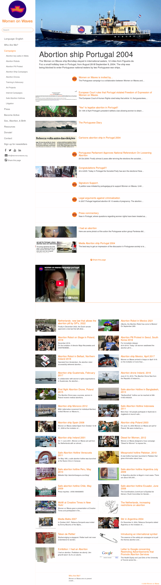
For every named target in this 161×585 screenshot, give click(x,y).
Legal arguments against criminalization (99, 198)
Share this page (14, 160)
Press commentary (89, 213)
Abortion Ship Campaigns (17, 71)
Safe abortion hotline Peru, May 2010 (74, 470)
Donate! (8, 132)
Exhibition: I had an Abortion (73, 549)
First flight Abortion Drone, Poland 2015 (75, 391)
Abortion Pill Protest (14, 66)
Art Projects (11, 87)
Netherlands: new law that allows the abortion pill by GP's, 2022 (77, 322)
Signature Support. (89, 182)
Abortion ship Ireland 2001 (72, 437)
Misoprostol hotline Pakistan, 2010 (139, 452)
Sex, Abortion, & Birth (15, 120)
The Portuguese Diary (90, 122)
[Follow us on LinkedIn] (20, 150)
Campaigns (10, 50)
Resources (9, 126)
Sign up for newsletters (15, 143)
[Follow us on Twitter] (10, 150)
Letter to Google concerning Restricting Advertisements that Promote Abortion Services (137, 551)
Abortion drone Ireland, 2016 (136, 372)
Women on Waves (17, 20)
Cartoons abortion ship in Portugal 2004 (100, 137)
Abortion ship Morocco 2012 (72, 406)
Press (7, 108)
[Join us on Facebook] (5, 150)
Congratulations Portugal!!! (93, 167)
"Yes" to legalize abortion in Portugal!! (98, 107)
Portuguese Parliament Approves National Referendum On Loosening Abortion (115, 154)
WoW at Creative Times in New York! (74, 504)
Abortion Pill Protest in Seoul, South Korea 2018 (139, 338)
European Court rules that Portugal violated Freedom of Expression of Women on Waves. (115, 94)
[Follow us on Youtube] (15, 150)
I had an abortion (88, 228)
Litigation (10, 103)
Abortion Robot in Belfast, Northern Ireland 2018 (76, 357)
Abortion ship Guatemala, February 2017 (76, 374)
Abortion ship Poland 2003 (134, 422)
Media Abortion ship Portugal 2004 (97, 243)
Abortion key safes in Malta (17, 55)
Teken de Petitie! (66, 534)
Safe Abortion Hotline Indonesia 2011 (137, 407)
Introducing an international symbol (139, 534)
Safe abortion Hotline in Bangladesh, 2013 (140, 391)
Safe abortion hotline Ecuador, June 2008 (139, 487)
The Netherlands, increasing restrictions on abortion (135, 504)
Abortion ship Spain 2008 (71, 422)
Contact (8, 138)
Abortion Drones (13, 77)
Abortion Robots (13, 61)
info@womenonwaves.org (17, 155)
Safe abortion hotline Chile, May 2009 (74, 487)
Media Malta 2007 (67, 519)
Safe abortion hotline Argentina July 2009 (139, 470)
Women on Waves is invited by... (96, 77)
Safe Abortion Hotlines (15, 98)
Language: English (13, 38)
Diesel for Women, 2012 (133, 437)
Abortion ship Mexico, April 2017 (138, 356)
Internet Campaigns (14, 92)
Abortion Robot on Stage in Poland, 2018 (76, 338)
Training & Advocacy (14, 82)
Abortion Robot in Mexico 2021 (137, 320)
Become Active (11, 114)
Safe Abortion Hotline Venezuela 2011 (75, 454)
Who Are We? (11, 44)
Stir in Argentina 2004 (132, 519)
